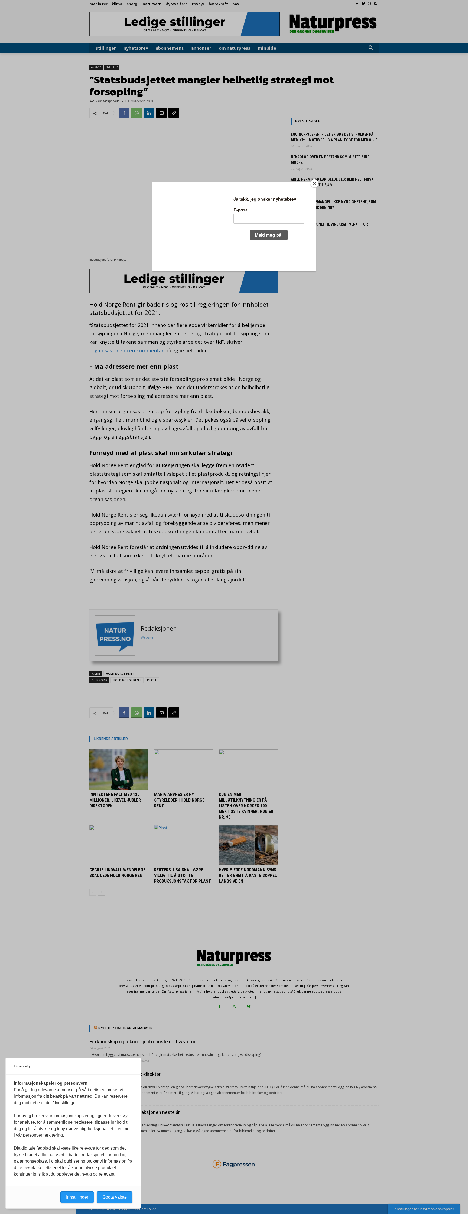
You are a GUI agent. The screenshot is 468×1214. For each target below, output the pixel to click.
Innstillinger (77, 1197)
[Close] (314, 183)
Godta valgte (114, 1197)
